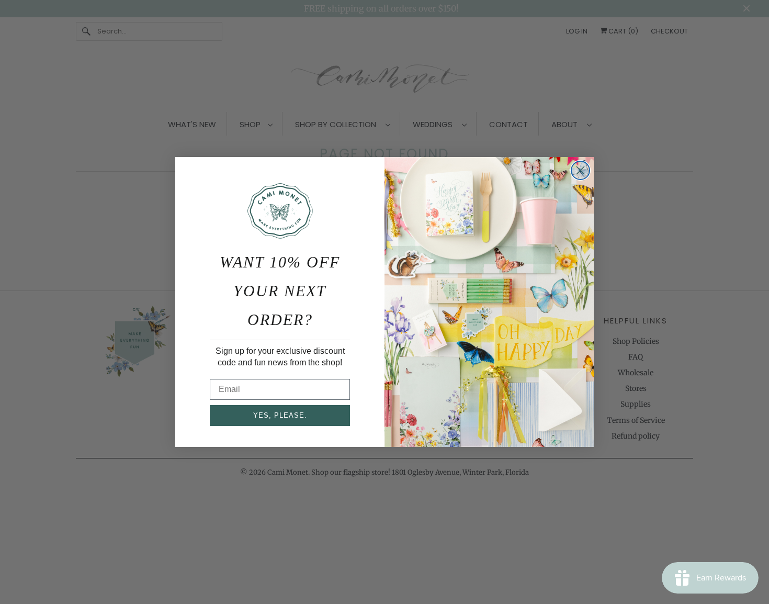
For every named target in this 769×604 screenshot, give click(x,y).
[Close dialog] (580, 170)
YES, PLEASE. (280, 415)
